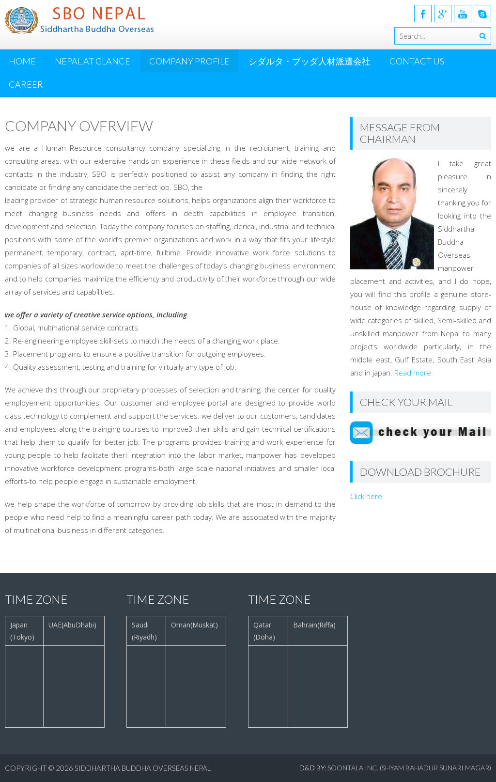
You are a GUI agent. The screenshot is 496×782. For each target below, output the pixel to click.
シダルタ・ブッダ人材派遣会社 (309, 61)
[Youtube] (462, 13)
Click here (366, 496)
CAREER (26, 84)
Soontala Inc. (353, 768)
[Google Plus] (442, 13)
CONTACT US (416, 61)
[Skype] (482, 13)
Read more (412, 372)
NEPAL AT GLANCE (92, 61)
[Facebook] (423, 13)
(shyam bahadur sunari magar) (435, 768)
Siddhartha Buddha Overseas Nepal (143, 768)
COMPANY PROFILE (189, 61)
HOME (22, 61)
